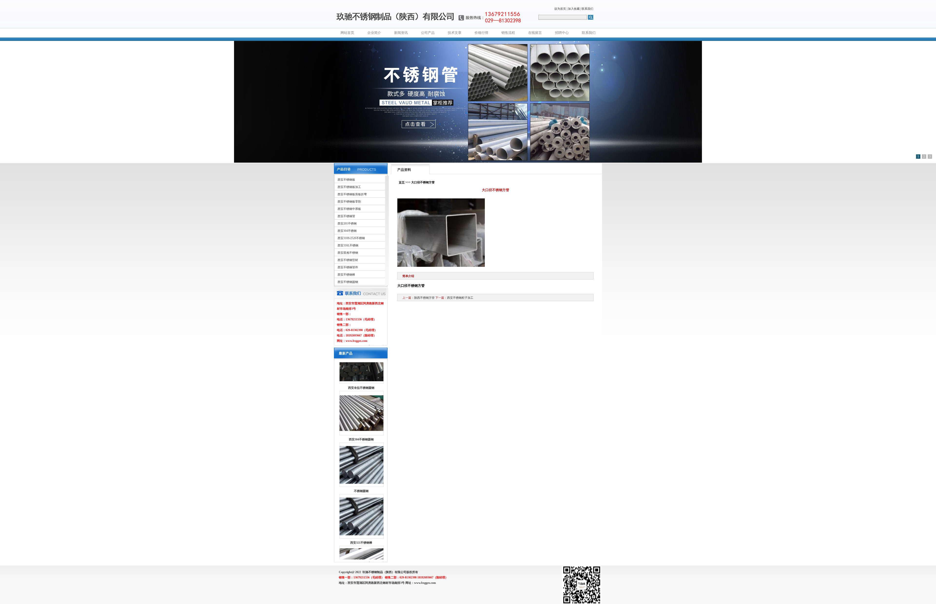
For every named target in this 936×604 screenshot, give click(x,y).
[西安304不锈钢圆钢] (361, 406)
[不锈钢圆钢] (361, 459)
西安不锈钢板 (346, 179)
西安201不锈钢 (347, 223)
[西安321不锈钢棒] (361, 511)
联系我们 (587, 8)
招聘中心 (562, 33)
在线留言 (535, 33)
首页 (402, 182)
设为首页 (560, 8)
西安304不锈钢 (347, 230)
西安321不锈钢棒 (361, 519)
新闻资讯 (401, 33)
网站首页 (347, 33)
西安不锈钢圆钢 (348, 282)
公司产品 (428, 33)
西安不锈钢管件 (348, 267)
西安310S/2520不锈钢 (351, 238)
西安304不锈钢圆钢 (361, 416)
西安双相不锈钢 (348, 252)
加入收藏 (574, 8)
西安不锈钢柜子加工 (460, 297)
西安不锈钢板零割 (349, 201)
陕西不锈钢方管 (424, 297)
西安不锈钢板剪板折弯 (352, 194)
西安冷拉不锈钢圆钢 (361, 364)
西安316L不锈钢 (348, 245)
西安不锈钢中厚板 (349, 209)
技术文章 (454, 33)
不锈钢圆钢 (361, 467)
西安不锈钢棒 (346, 274)
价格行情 (481, 33)
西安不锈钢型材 (348, 260)
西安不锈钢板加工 (349, 187)
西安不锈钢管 (346, 216)
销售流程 (508, 33)
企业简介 (374, 33)
